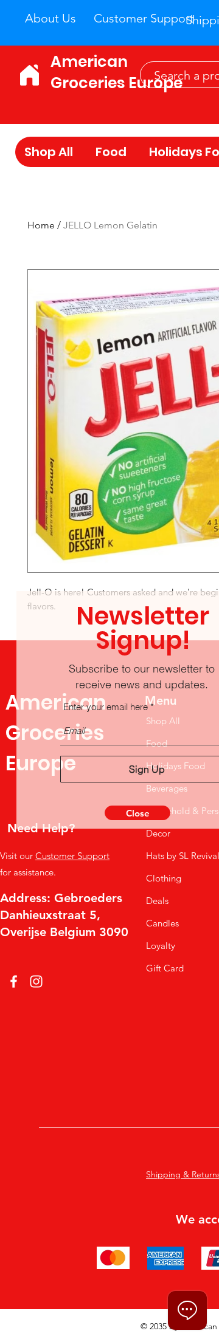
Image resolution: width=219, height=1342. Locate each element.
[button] (137, 813)
